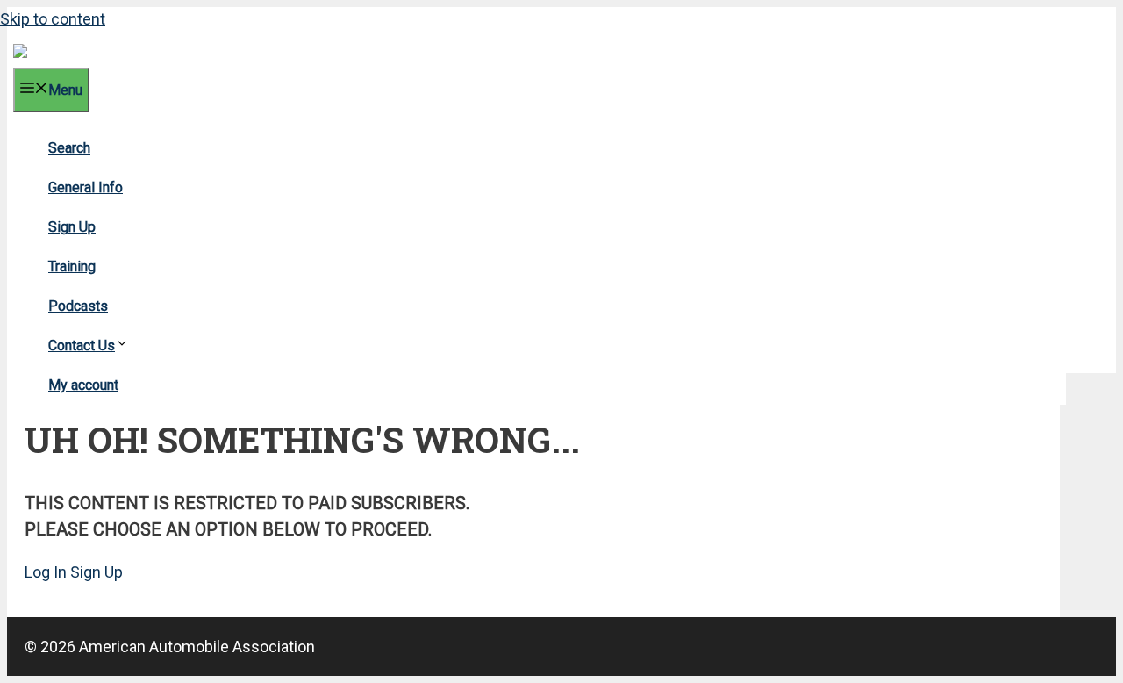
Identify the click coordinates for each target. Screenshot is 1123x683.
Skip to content (52, 19)
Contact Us (81, 345)
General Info (85, 187)
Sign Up (72, 227)
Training (72, 266)
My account (83, 385)
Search (69, 148)
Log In (46, 572)
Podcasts (78, 306)
